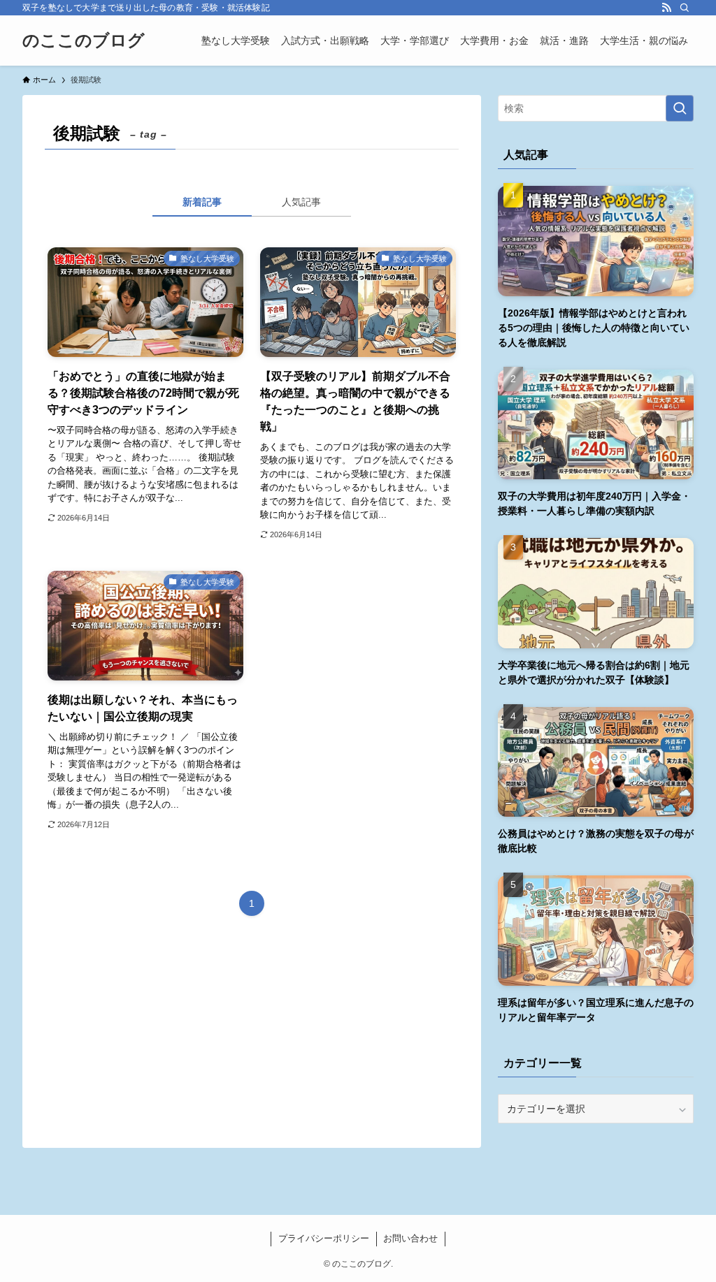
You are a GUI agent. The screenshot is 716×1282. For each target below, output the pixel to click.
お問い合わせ (410, 1238)
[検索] (684, 7)
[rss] (666, 7)
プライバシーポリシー (323, 1238)
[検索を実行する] (680, 108)
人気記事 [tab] (301, 201)
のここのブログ (83, 40)
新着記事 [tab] (202, 201)
